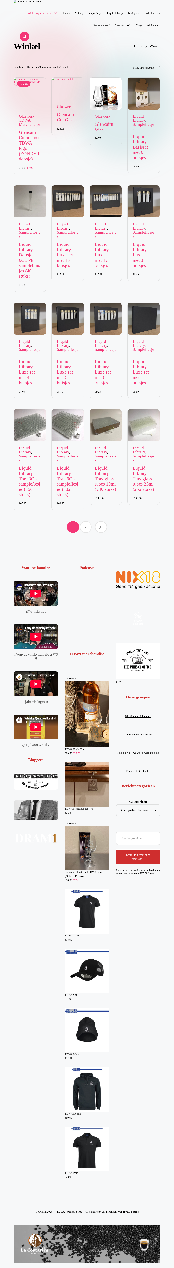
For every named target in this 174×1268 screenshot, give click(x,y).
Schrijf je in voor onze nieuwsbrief (138, 856)
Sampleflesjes (143, 126)
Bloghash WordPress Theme (122, 1211)
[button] (101, 527)
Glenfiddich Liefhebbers (138, 716)
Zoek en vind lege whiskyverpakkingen (138, 752)
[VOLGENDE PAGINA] (101, 527)
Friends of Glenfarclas (138, 771)
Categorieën (138, 801)
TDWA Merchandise (29, 122)
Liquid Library (139, 118)
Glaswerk (26, 116)
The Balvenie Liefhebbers (138, 734)
